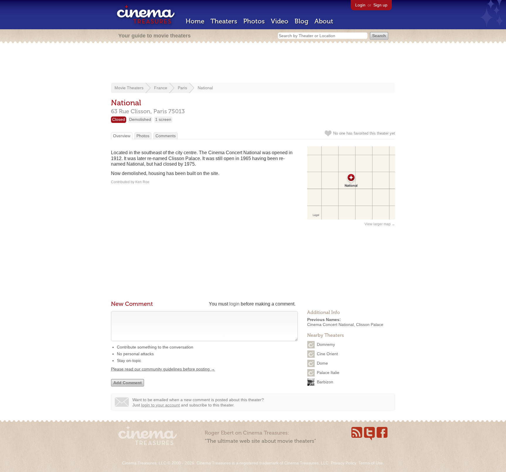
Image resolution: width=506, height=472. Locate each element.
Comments (165, 135)
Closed (118, 119)
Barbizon (325, 381)
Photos (254, 21)
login (234, 303)
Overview (121, 135)
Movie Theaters (128, 87)
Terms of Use (370, 463)
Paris (182, 87)
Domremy (326, 344)
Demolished (140, 119)
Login (360, 5)
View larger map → (380, 224)
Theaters (224, 21)
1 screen (163, 119)
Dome (322, 363)
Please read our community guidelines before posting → (163, 369)
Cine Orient (327, 353)
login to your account (160, 405)
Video (279, 21)
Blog (301, 21)
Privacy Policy (343, 463)
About (323, 21)
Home (195, 21)
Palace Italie (328, 372)
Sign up (380, 5)
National (205, 87)
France (160, 87)
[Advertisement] (253, 63)
